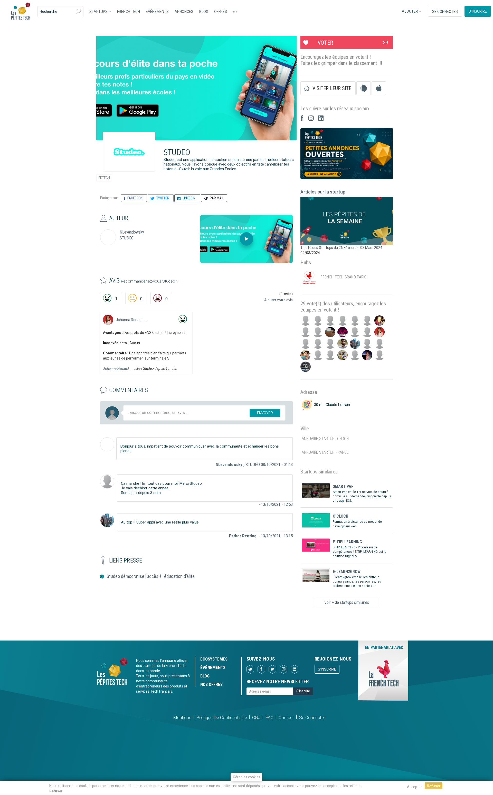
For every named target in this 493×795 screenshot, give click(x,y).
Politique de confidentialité (221, 717)
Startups (98, 11)
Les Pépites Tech (20, 11)
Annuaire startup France (325, 452)
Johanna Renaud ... (131, 320)
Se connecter (445, 11)
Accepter (414, 787)
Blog (203, 11)
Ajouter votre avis (278, 300)
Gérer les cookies (246, 777)
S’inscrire (478, 11)
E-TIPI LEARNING (347, 541)
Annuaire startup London (325, 438)
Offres (220, 11)
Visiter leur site (331, 88)
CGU (256, 717)
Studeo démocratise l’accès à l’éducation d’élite (151, 576)
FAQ (269, 717)
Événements (157, 11)
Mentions (182, 717)
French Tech (128, 11)
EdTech (104, 178)
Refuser (56, 791)
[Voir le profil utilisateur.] (108, 320)
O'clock (340, 516)
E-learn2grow (347, 571)
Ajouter (410, 11)
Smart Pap (343, 486)
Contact (286, 717)
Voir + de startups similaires (346, 602)
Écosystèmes (213, 659)
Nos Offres (211, 684)
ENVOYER (265, 413)
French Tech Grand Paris (343, 277)
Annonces (184, 11)
